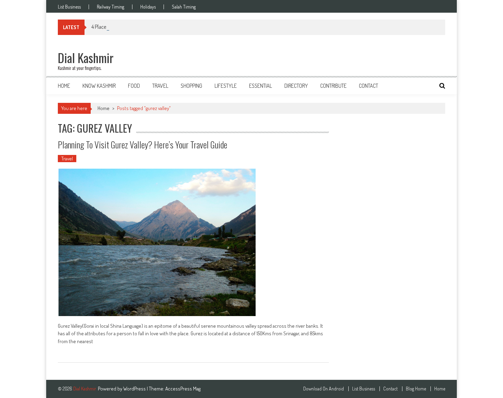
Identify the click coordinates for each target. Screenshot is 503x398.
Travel (160, 85)
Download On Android (323, 388)
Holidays (148, 6)
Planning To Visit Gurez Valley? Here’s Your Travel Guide (142, 144)
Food (134, 85)
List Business (69, 6)
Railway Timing (110, 6)
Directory (296, 85)
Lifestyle (226, 85)
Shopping (191, 85)
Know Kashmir (99, 85)
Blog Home (416, 388)
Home (64, 85)
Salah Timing (184, 6)
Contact (368, 85)
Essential (260, 85)
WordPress (135, 388)
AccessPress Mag (183, 388)
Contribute (333, 85)
